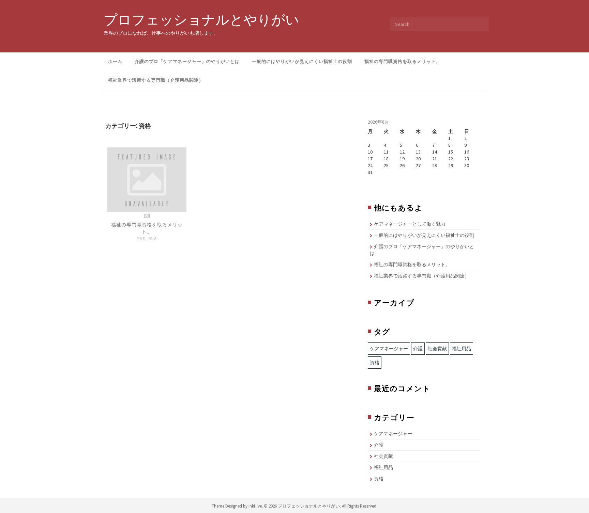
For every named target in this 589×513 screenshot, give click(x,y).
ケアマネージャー (389, 349)
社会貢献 (437, 349)
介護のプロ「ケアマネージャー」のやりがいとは (187, 61)
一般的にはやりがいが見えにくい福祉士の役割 (302, 61)
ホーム (115, 61)
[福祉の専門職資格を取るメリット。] (146, 179)
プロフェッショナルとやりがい (201, 19)
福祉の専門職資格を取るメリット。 (402, 61)
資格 (374, 362)
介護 (418, 349)
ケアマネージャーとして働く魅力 (409, 224)
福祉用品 (461, 349)
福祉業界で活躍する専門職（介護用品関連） (155, 80)
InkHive (255, 506)
